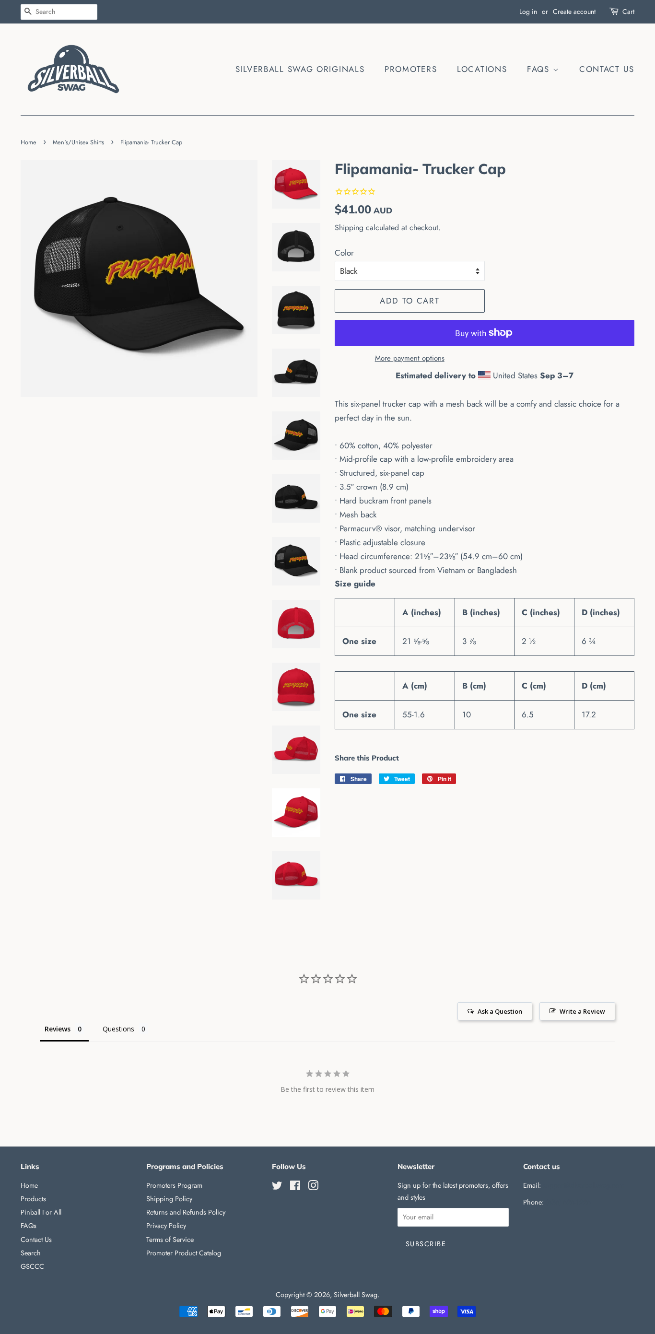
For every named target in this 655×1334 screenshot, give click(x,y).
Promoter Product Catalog (183, 1253)
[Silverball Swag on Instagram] (313, 1187)
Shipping (349, 227)
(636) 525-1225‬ (568, 1202)
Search (31, 1253)
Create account (574, 11)
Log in (528, 11)
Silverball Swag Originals (300, 69)
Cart (628, 11)
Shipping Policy (169, 1199)
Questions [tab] (118, 1028)
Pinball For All (41, 1212)
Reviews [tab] (57, 1028)
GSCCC (32, 1266)
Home (28, 142)
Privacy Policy (166, 1225)
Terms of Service (170, 1239)
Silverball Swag (355, 1294)
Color (344, 252)
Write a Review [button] (582, 1011)
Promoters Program (174, 1185)
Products (33, 1199)
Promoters (411, 69)
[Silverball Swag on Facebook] (295, 1187)
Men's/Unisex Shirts (78, 142)
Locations (482, 69)
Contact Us (606, 69)
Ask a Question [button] (500, 1011)
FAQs (540, 69)
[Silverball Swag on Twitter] (277, 1187)
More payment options (409, 358)
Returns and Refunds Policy (185, 1212)
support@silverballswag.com (583, 1185)
